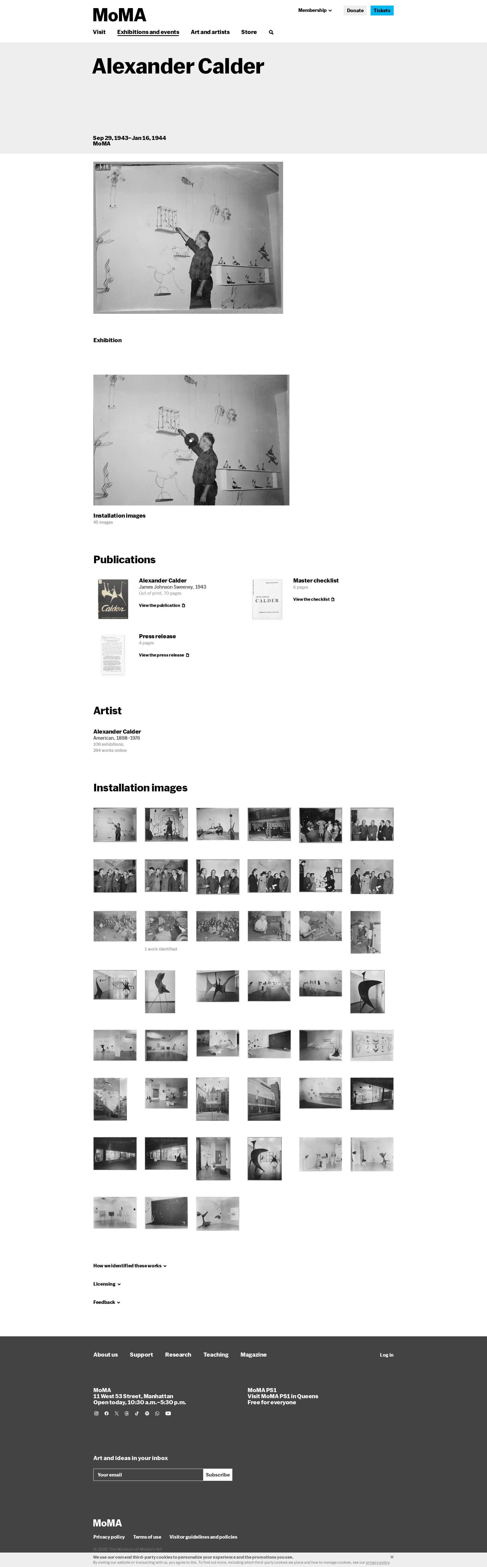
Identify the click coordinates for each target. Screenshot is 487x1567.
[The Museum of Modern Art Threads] (127, 1413)
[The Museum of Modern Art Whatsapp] (157, 1413)
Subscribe (218, 1475)
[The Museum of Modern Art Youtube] (168, 1413)
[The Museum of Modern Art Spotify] (147, 1413)
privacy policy (378, 1562)
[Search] (271, 32)
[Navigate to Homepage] (119, 15)
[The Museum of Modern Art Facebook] (106, 1413)
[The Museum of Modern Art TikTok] (137, 1413)
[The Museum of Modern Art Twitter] (117, 1413)
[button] (188, 238)
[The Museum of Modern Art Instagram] (96, 1413)
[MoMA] (107, 1522)
